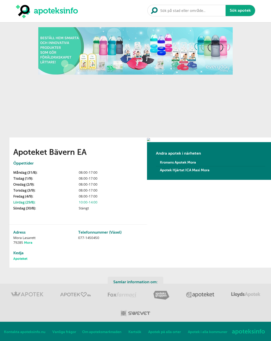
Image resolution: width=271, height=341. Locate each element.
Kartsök (134, 332)
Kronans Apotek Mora (178, 162)
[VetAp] (135, 317)
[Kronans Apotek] (27, 299)
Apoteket (20, 259)
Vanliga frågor (64, 332)
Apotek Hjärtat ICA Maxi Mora (184, 170)
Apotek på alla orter (164, 332)
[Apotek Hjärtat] (76, 299)
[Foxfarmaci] (122, 299)
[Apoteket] (200, 299)
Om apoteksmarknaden (101, 332)
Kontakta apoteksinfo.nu (24, 332)
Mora (28, 243)
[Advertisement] (135, 104)
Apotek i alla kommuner (207, 332)
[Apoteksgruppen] (161, 299)
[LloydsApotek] (245, 299)
